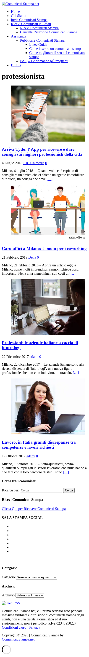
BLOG (16, 65)
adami (34, 357)
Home (15, 11)
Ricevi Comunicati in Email (31, 24)
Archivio (8, 595)
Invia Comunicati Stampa (29, 20)
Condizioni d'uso (14, 627)
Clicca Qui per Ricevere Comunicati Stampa (34, 509)
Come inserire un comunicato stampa (55, 49)
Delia (32, 257)
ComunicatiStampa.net (18, 639)
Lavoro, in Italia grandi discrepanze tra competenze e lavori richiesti (39, 445)
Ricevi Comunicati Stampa (39, 28)
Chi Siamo (18, 16)
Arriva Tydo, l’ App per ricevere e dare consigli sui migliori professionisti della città (42, 152)
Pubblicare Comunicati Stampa (42, 40)
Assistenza (18, 36)
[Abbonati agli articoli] (11, 603)
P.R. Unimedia (33, 163)
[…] (49, 179)
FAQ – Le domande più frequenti (44, 61)
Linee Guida (38, 44)
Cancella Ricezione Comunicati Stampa (48, 32)
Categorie (9, 577)
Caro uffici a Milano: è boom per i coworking (44, 248)
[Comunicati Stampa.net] (20, 4)
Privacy (34, 627)
